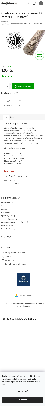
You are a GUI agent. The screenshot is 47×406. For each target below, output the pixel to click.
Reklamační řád (7, 225)
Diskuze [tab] (13, 117)
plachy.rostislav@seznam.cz (16, 252)
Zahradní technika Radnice (15, 264)
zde (3, 384)
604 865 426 (9, 260)
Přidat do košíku (24, 86)
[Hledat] (27, 3)
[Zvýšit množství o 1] (10, 84)
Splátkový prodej (8, 215)
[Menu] (41, 3)
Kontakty (4, 209)
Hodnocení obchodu (9, 202)
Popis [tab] (6, 117)
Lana (15, 181)
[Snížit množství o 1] (10, 87)
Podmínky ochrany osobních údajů (14, 222)
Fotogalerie (5, 212)
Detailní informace (8, 93)
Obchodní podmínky (9, 219)
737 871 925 (9, 256)
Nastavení (22, 391)
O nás (3, 206)
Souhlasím (22, 399)
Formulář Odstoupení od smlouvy (14, 229)
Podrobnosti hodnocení (33, 23)
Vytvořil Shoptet (26, 295)
